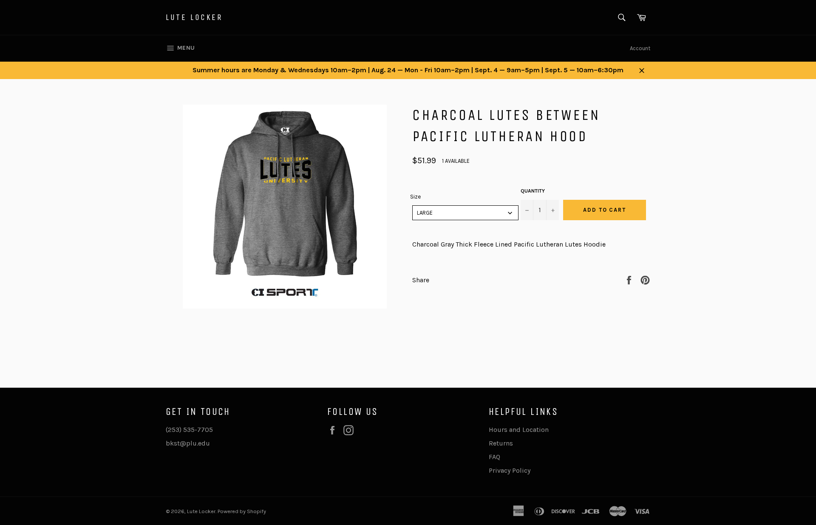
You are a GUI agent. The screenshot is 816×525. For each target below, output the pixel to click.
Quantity (533, 191)
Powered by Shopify (242, 511)
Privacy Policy (509, 470)
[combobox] (465, 212)
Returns (501, 443)
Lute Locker (194, 17)
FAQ (494, 457)
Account (640, 48)
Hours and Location (519, 430)
